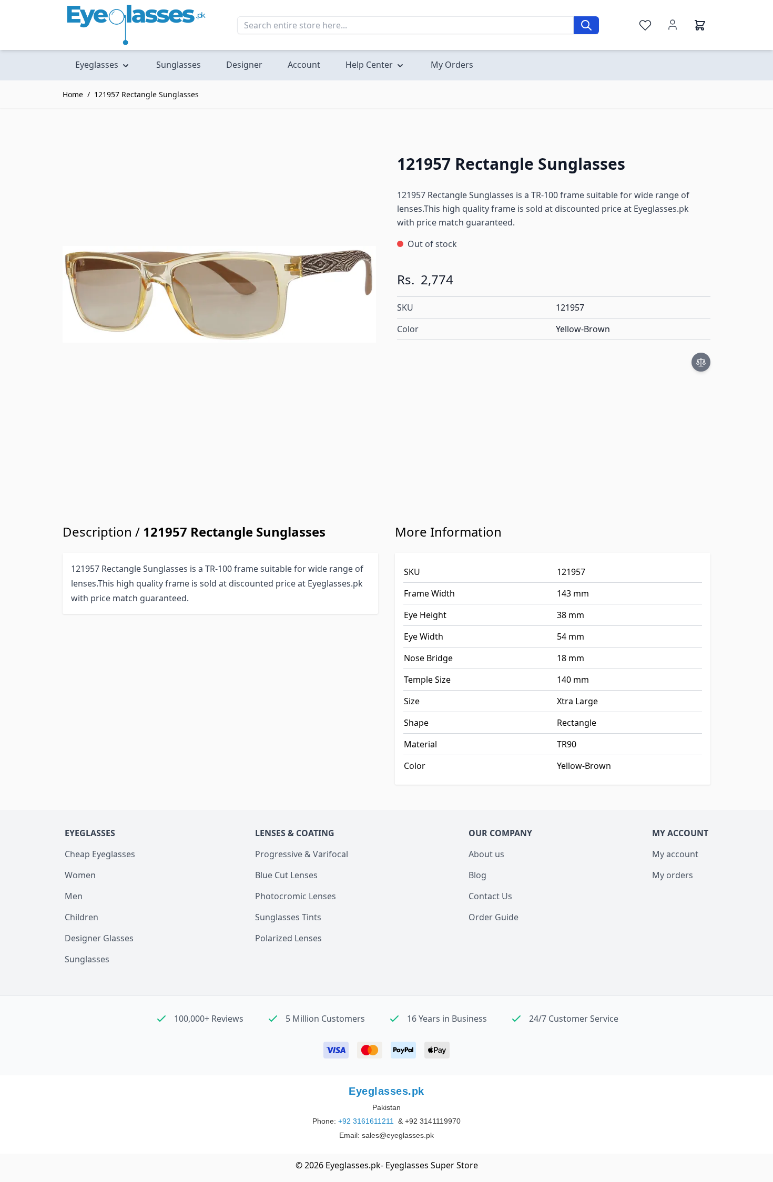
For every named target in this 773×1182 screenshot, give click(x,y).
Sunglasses (87, 959)
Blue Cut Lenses (286, 875)
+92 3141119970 (433, 1121)
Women (80, 875)
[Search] (586, 25)
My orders (672, 875)
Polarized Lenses (288, 938)
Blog (477, 875)
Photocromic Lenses (295, 896)
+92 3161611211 (367, 1121)
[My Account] (672, 24)
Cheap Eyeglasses (100, 854)
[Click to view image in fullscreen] (219, 294)
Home (73, 94)
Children (81, 917)
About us (486, 854)
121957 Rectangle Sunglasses (146, 94)
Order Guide (493, 917)
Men (74, 896)
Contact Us (490, 896)
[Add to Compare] (700, 362)
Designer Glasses (99, 938)
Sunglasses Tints (288, 917)
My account (675, 854)
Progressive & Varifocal (301, 854)
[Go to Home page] (136, 25)
